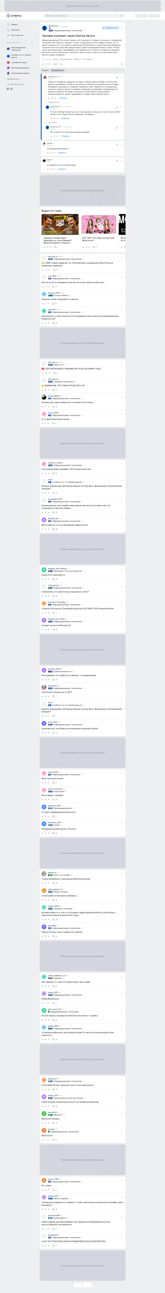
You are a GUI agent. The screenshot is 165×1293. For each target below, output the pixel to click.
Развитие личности (62, 671)
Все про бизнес (60, 295)
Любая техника (60, 892)
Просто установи (61, 875)
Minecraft (57, 1115)
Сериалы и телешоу (62, 909)
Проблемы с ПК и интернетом (67, 571)
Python (56, 825)
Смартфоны (58, 791)
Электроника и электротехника (68, 1098)
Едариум (57, 978)
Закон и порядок (61, 1198)
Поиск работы (60, 1218)
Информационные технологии (68, 30)
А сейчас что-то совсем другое (67, 482)
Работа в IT (58, 365)
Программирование (62, 808)
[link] (60, 232)
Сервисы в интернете (63, 382)
